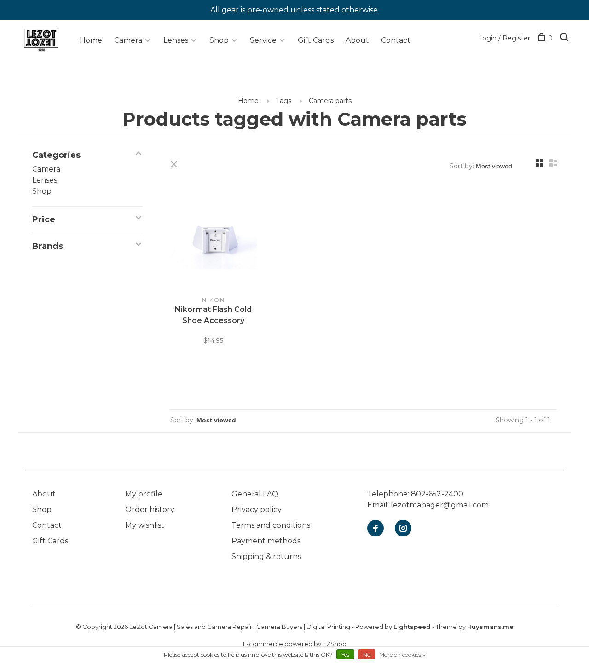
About (357, 40)
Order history (149, 509)
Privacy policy (256, 509)
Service (263, 40)
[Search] (565, 38)
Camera (128, 40)
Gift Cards (316, 40)
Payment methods (265, 540)
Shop (219, 40)
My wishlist (144, 525)
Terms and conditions (270, 525)
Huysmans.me (490, 626)
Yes (345, 654)
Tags (283, 101)
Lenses (175, 40)
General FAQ (254, 494)
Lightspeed (412, 626)
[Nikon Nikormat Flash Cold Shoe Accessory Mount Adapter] (213, 242)
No (366, 654)
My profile (143, 494)
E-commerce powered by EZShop (294, 643)
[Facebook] (375, 529)
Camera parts (330, 101)
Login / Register (504, 38)
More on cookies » (402, 654)
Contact (395, 40)
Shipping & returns (266, 556)
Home (91, 40)
